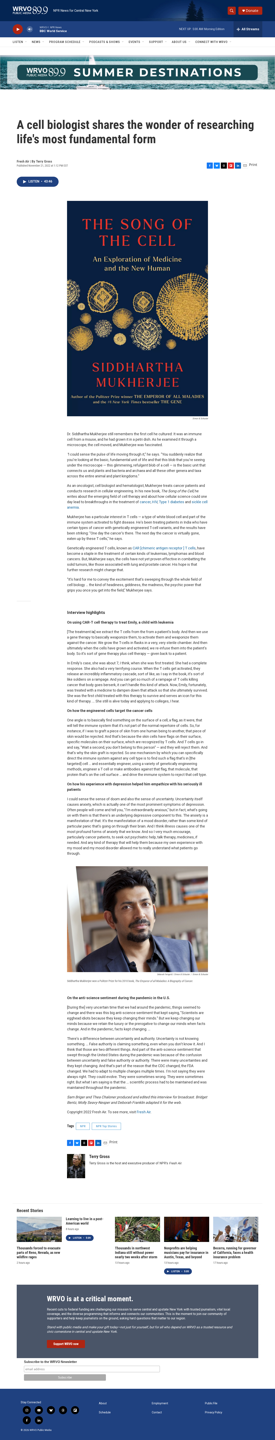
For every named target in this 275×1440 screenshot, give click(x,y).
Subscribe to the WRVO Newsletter (50, 1362)
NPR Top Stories (106, 1126)
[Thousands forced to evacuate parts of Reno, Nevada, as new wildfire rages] (39, 1229)
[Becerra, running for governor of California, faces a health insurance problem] (235, 1229)
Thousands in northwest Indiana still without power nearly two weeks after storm (136, 1252)
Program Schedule (65, 42)
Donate (252, 10)
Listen (18, 42)
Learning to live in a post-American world (84, 1221)
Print (253, 164)
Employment (160, 1403)
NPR (83, 1126)
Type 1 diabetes (171, 502)
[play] (17, 29)
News (36, 42)
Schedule (105, 1412)
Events (134, 42)
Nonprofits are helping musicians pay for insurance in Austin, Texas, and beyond (186, 1252)
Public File (211, 1403)
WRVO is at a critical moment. (90, 1299)
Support (156, 42)
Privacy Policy (213, 1412)
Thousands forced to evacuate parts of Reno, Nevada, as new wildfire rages (39, 1252)
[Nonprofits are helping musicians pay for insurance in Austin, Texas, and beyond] (186, 1229)
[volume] (29, 29)
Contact (157, 1412)
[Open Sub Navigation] (26, 42)
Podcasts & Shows (104, 42)
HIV (154, 502)
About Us (179, 42)
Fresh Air (144, 1112)
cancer (145, 502)
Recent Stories (30, 1210)
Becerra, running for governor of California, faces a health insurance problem (234, 1252)
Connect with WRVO (211, 42)
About (103, 1403)
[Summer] (137, 72)
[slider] (36, 29)
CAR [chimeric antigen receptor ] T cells (164, 548)
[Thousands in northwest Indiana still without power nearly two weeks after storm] (137, 1229)
